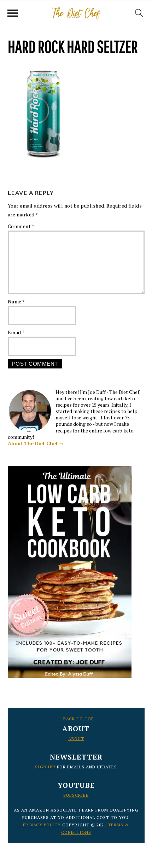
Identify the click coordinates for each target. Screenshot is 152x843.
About (76, 738)
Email (16, 332)
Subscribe (76, 795)
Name (16, 301)
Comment (21, 226)
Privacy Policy (42, 824)
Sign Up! (45, 766)
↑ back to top (76, 718)
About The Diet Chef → (36, 443)
